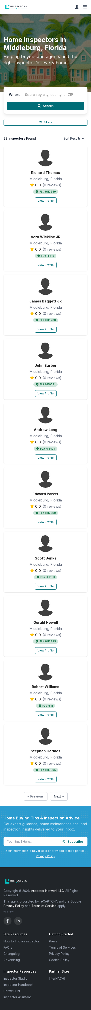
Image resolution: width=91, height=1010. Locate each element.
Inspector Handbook (19, 985)
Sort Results (72, 138)
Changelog (12, 953)
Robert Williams (45, 686)
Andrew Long (45, 429)
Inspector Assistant (17, 997)
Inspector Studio (15, 978)
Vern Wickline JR (45, 237)
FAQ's (8, 947)
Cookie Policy (59, 960)
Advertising (12, 960)
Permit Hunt (12, 991)
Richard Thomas (45, 172)
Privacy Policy (45, 856)
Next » (59, 796)
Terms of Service (44, 906)
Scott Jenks (45, 558)
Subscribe (75, 841)
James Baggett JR (45, 301)
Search (48, 106)
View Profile (46, 200)
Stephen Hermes (45, 751)
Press (53, 941)
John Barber (46, 365)
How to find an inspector (21, 941)
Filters (48, 122)
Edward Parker (45, 494)
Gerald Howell (45, 622)
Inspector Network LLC (47, 891)
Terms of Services (62, 947)
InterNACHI (57, 978)
